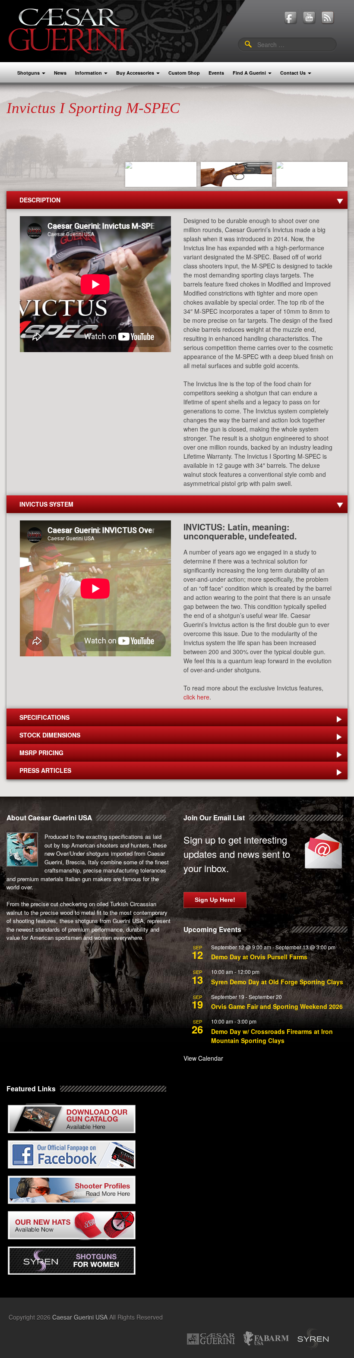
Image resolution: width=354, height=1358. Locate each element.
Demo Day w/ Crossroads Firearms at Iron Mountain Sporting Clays (272, 1036)
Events (216, 72)
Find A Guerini (249, 72)
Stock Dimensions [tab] (49, 735)
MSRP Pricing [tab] (41, 752)
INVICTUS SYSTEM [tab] (46, 504)
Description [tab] (39, 199)
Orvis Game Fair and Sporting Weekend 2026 (277, 1006)
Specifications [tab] (44, 717)
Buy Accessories (135, 72)
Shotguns (28, 72)
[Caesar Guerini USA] (67, 30)
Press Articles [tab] (45, 770)
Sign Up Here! (215, 899)
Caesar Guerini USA (79, 1317)
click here (196, 697)
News (60, 72)
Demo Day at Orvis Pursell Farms (259, 956)
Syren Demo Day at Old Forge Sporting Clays (277, 981)
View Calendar (203, 1058)
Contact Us (293, 72)
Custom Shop (184, 72)
